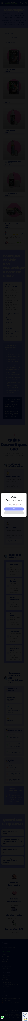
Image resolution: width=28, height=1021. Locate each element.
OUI (14, 509)
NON (14, 513)
